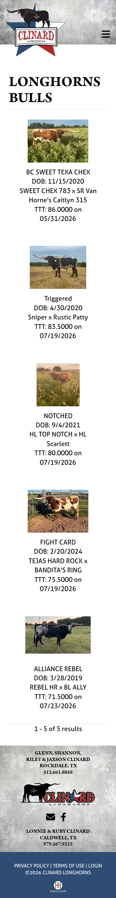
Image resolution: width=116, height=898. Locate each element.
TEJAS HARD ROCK (56, 560)
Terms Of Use (68, 865)
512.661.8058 (58, 772)
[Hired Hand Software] (58, 887)
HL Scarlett (67, 439)
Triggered (58, 298)
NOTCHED (58, 415)
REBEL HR (44, 687)
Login (95, 865)
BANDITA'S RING (58, 570)
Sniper (37, 317)
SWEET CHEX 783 (45, 190)
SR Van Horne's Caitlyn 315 (63, 195)
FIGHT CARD (58, 542)
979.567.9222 (58, 844)
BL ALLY (75, 687)
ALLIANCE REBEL (58, 668)
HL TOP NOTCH (51, 434)
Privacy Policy (31, 865)
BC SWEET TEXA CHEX (58, 172)
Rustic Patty (70, 317)
